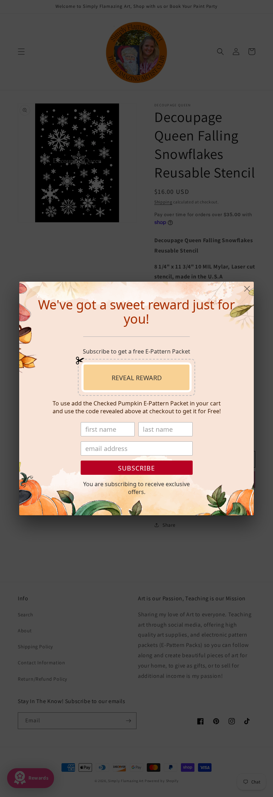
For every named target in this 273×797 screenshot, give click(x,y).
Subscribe (136, 468)
